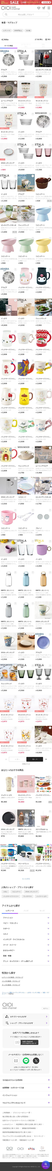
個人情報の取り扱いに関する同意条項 (15, 1116)
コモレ (5, 892)
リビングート (16, 892)
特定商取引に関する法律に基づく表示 (29, 1124)
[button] (7, 30)
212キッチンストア (31, 892)
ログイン (45, 1008)
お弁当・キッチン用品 (33, 992)
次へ (33, 759)
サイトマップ (38, 1136)
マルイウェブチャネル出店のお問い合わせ (17, 1136)
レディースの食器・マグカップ (12, 977)
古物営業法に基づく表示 (11, 1128)
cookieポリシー (8, 1124)
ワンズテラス (27, 896)
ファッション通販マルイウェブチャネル (13, 992)
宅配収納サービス (25, 1140)
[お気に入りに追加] (15, 777)
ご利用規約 (6, 1113)
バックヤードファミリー (11, 896)
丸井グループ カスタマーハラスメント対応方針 (19, 1120)
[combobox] (26, 14)
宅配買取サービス (9, 1140)
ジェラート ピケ (41, 896)
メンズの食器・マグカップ (11, 981)
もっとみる (26, 878)
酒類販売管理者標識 (29, 1128)
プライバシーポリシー (20, 1113)
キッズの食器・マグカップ (11, 985)
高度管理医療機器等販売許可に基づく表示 (17, 1132)
